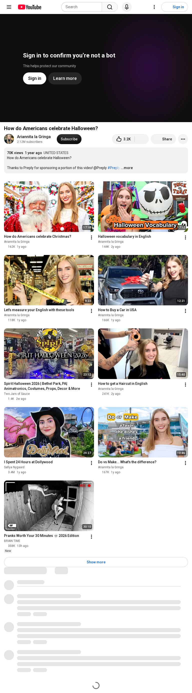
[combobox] (83, 7)
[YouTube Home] (29, 7)
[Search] (110, 7)
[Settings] (154, 7)
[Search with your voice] (127, 7)
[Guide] (9, 7)
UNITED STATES (56, 153)
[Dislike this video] (142, 139)
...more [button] (127, 168)
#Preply (114, 168)
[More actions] (183, 139)
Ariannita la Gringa (34, 136)
